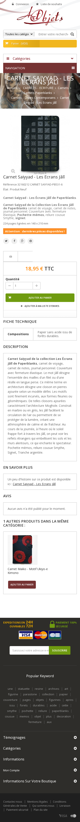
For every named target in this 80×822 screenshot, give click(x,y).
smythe (12, 711)
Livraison (65, 806)
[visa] (63, 816)
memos (24, 716)
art (66, 689)
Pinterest (30, 241)
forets (24, 705)
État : (6, 189)
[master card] (73, 816)
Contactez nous (12, 801)
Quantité (12, 279)
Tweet (6, 241)
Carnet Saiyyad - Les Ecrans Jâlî (34, 484)
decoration (64, 716)
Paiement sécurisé (17, 810)
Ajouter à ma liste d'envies (41, 306)
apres (69, 700)
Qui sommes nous (43, 806)
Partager (14, 241)
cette (65, 705)
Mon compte (11, 770)
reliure (42, 711)
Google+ (22, 241)
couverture (10, 700)
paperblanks (60, 711)
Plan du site (41, 810)
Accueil (12, 88)
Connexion (22, 4)
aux (49, 722)
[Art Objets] (40, 16)
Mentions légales (37, 801)
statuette (24, 689)
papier (63, 694)
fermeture (35, 722)
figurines (55, 700)
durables (39, 705)
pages (27, 700)
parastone (30, 694)
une (10, 689)
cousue (10, 716)
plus (49, 716)
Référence (10, 184)
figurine (13, 694)
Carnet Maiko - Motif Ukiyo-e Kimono (28, 571)
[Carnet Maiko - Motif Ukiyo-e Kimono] (31, 550)
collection (48, 694)
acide (53, 705)
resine (39, 689)
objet (37, 716)
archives (53, 689)
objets (40, 700)
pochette (27, 711)
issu (12, 705)
